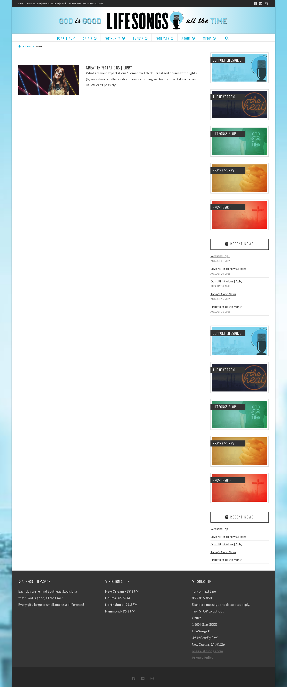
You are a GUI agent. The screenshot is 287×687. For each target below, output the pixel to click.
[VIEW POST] (48, 80)
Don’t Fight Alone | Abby (226, 281)
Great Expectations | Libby (109, 67)
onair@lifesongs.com (207, 651)
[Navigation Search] (227, 37)
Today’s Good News (223, 294)
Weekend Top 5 (220, 256)
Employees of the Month (226, 306)
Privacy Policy (202, 658)
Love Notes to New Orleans (228, 268)
